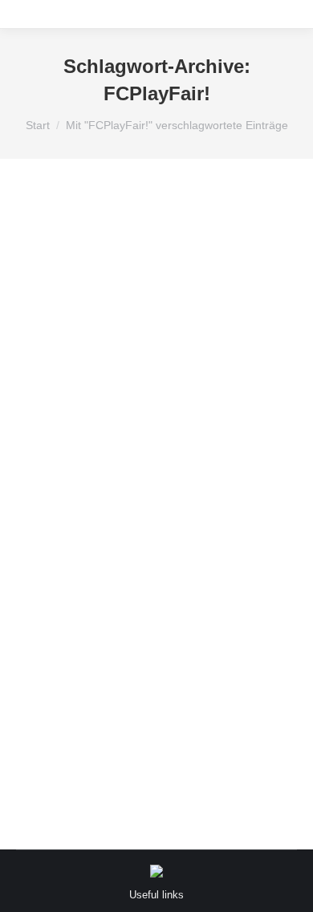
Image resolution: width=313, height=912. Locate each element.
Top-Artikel (237, 672)
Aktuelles (57, 672)
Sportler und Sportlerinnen (146, 672)
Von (88, 692)
